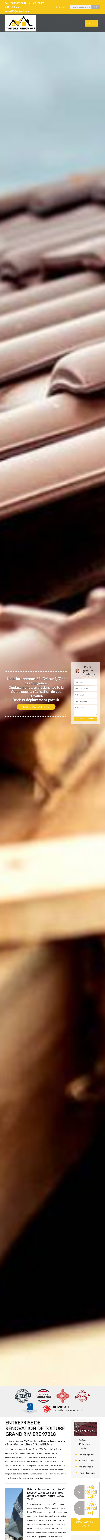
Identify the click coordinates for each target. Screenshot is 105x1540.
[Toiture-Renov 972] (20, 23)
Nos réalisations (36, 706)
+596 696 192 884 (17, 3)
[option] (52, 770)
